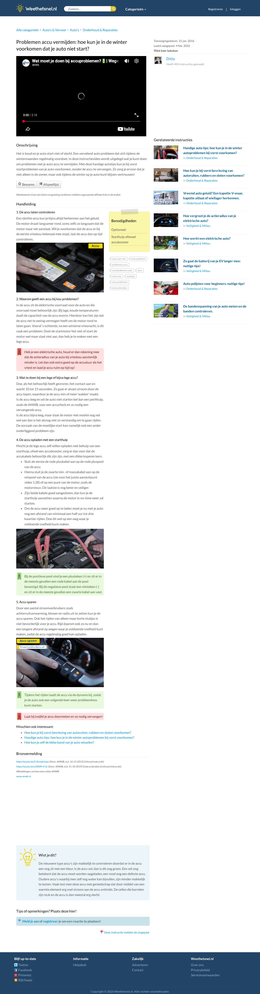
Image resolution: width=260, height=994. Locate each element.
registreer (50, 921)
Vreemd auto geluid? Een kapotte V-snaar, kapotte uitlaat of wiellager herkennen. (213, 195)
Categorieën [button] (134, 9)
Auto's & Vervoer (54, 30)
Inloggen (235, 9)
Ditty (170, 58)
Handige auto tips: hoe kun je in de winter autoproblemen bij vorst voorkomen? (79, 737)
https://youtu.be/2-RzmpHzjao (32, 761)
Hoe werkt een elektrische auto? (207, 238)
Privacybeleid (200, 970)
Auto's (74, 30)
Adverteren (140, 965)
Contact (137, 970)
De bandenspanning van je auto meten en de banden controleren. (214, 308)
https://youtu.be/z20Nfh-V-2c (32, 766)
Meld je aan (30, 921)
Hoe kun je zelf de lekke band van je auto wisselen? (59, 742)
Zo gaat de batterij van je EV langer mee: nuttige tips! (212, 263)
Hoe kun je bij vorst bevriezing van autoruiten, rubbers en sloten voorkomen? (77, 732)
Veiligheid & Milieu (198, 225)
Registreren (215, 9)
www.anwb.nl (23, 776)
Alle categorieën (27, 30)
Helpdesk (79, 965)
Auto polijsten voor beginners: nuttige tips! (214, 283)
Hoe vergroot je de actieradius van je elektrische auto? (209, 218)
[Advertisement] (83, 811)
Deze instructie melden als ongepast (126, 932)
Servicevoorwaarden (205, 975)
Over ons (197, 965)
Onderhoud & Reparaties (100, 30)
